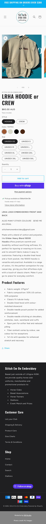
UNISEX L (25, 147)
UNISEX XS (10, 141)
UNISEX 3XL (10, 159)
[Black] (16, 131)
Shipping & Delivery (13, 425)
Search (8, 470)
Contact (8, 465)
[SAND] (10, 131)
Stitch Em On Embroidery (19, 506)
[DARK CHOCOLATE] (22, 131)
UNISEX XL (10, 153)
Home (7, 459)
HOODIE (8, 121)
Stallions (9, 476)
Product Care (11, 431)
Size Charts (10, 436)
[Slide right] (28, 87)
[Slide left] (17, 87)
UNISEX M (9, 147)
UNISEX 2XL (27, 153)
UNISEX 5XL (28, 159)
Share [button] (7, 348)
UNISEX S (26, 141)
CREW (22, 121)
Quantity (5, 164)
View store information (15, 205)
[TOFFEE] (4, 131)
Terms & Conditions (13, 442)
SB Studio (27, 515)
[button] (5, 17)
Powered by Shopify (35, 506)
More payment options (23, 192)
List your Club (11, 419)
